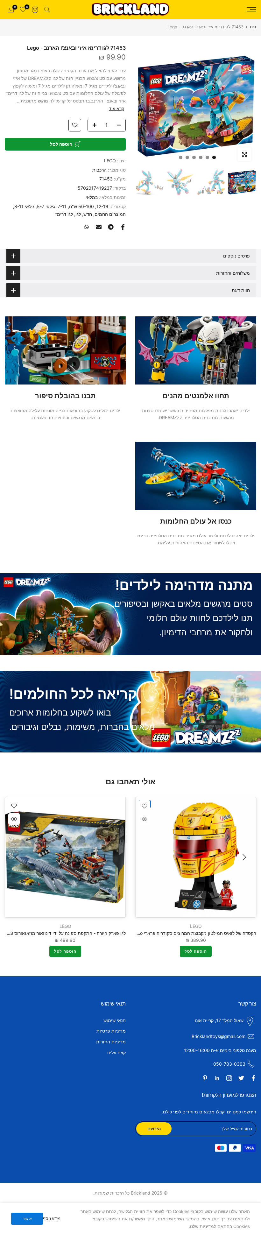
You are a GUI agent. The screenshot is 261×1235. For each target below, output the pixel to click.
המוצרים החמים (110, 214)
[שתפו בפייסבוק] (123, 227)
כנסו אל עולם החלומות (196, 521)
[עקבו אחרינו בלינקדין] (217, 1078)
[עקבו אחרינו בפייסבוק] (253, 1078)
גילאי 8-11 (24, 206)
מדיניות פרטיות (111, 1031)
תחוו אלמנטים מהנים (196, 396)
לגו (78, 214)
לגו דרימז (64, 214)
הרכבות (99, 170)
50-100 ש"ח (81, 206)
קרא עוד (116, 108)
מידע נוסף (51, 1218)
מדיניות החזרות (111, 1041)
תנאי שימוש (114, 1020)
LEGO (110, 160)
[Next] (17, 857)
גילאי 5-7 (46, 206)
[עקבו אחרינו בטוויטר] (241, 1078)
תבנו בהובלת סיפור (65, 396)
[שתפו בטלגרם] (111, 227)
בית (253, 27)
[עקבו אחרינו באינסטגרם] (229, 1078)
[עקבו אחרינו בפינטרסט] (205, 1078)
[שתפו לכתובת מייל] (99, 227)
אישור (27, 1218)
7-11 (62, 206)
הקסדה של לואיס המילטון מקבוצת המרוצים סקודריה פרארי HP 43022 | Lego (181, 933)
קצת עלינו (116, 1052)
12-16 (102, 206)
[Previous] (243, 857)
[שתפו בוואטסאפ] (86, 227)
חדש (87, 214)
